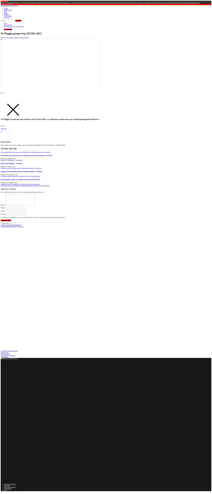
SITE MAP (7, 486)
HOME (6, 8)
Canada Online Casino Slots (8, 355)
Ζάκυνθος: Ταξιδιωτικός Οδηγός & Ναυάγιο (117, 3)
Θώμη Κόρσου (24, 37)
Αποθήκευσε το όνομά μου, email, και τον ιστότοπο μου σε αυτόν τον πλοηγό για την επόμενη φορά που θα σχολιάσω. (34, 217)
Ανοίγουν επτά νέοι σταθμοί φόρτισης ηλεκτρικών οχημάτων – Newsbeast (21, 171)
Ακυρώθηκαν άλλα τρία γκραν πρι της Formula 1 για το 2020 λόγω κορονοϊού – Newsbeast (26, 155)
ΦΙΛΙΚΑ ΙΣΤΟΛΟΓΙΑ (10, 484)
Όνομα (3, 208)
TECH (6, 13)
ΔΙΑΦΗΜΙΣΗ (7, 489)
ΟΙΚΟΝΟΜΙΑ (8, 10)
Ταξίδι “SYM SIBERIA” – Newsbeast (11, 163)
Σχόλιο (3, 205)
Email (3, 211)
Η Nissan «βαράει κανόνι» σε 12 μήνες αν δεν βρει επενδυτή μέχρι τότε (20, 179)
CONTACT (7, 17)
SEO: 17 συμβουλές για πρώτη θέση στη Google (149, 3)
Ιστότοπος (3, 214)
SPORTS (6, 14)
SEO (5, 490)
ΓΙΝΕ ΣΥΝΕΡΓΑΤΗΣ (10, 487)
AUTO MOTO (8, 16)
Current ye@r (5, 223)
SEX (5, 11)
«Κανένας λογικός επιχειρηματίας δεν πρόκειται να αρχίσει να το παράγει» (20, 184)
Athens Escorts (5, 352)
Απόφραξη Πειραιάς (10, 3)
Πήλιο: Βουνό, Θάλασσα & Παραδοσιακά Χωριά (182, 3)
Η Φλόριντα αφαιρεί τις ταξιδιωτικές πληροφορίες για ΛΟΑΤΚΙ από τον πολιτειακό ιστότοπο (25, 185)
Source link (4, 128)
